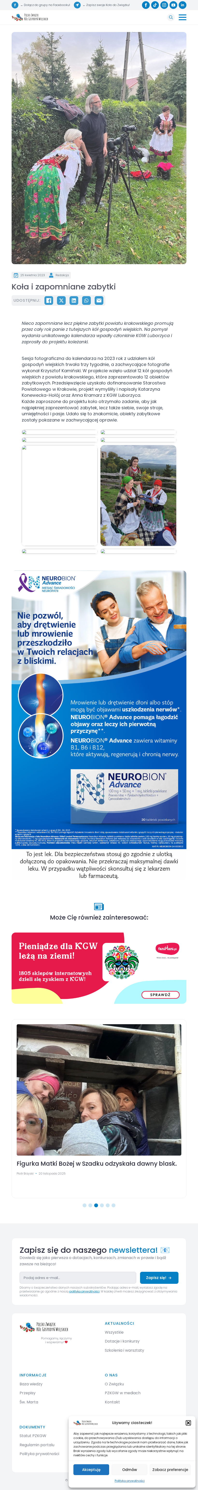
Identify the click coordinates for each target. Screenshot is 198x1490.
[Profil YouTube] (173, 5)
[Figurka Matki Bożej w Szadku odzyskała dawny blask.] (99, 1090)
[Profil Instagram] (164, 5)
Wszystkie (114, 1332)
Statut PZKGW (33, 1436)
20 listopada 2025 (52, 1173)
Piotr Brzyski (25, 1173)
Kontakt (112, 1402)
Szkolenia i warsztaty (124, 1350)
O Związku (114, 1384)
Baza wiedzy (31, 1384)
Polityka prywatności (130, 1481)
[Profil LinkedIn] (182, 5)
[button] (188, 1422)
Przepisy (27, 1393)
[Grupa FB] (15, 5)
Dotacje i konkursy (122, 1341)
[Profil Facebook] (146, 5)
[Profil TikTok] (155, 5)
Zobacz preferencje (170, 1469)
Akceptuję (91, 1469)
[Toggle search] (171, 17)
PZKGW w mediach (123, 1393)
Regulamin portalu (37, 1445)
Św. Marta (29, 1402)
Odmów (129, 1469)
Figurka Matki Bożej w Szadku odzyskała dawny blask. (97, 1163)
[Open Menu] (182, 17)
